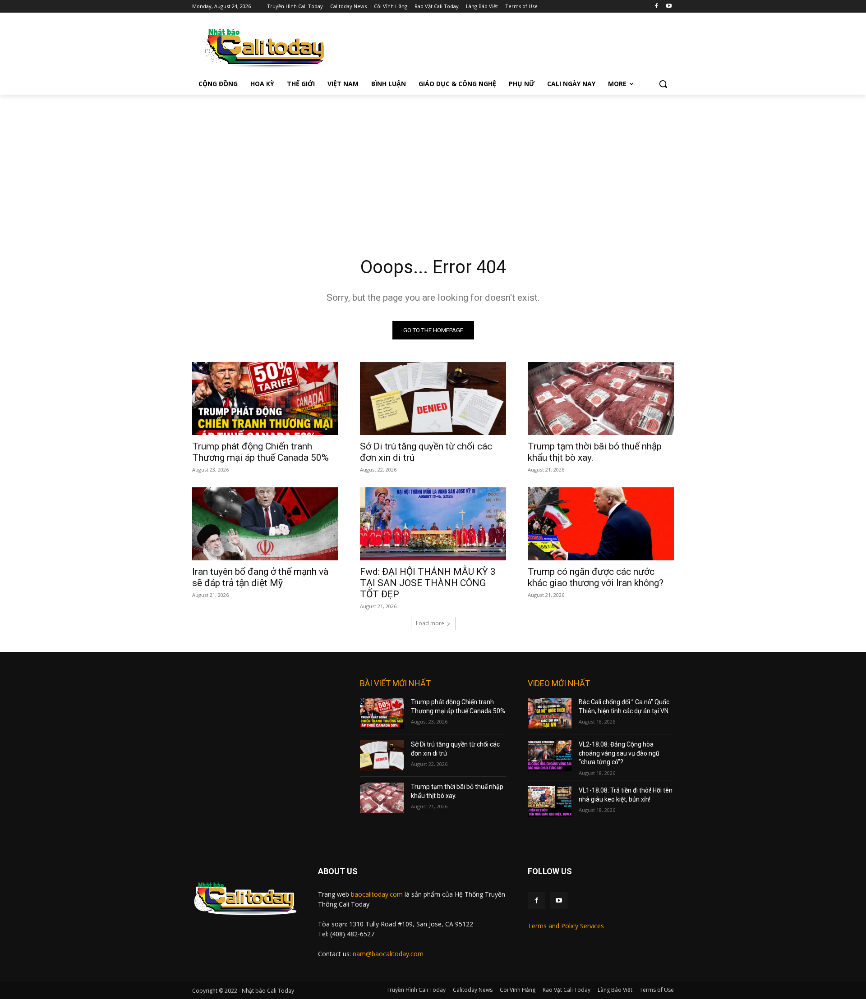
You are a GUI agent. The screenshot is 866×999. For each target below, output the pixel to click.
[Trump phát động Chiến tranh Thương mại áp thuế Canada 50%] (265, 398)
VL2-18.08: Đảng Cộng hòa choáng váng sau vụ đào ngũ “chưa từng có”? (619, 753)
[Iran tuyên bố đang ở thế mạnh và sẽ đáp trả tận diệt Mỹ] (265, 523)
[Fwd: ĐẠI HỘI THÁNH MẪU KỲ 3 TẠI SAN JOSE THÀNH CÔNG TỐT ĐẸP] (433, 523)
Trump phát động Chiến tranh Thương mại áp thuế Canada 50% (260, 452)
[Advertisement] (433, 162)
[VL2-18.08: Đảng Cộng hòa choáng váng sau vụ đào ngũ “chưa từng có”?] (549, 755)
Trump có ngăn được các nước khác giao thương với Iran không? (595, 577)
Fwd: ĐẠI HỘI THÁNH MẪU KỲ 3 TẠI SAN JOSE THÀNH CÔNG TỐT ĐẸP (428, 583)
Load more (430, 623)
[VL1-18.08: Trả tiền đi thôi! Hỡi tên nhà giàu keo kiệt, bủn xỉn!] (549, 801)
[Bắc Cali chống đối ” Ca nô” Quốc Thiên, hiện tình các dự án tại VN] (549, 713)
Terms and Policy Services (566, 925)
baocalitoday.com (377, 894)
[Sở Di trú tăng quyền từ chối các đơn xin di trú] (433, 398)
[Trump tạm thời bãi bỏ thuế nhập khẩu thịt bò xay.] (601, 398)
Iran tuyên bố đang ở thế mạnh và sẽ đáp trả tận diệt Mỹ (260, 577)
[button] (663, 84)
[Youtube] (668, 6)
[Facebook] (656, 6)
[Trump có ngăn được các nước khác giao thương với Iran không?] (601, 523)
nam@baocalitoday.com (388, 953)
